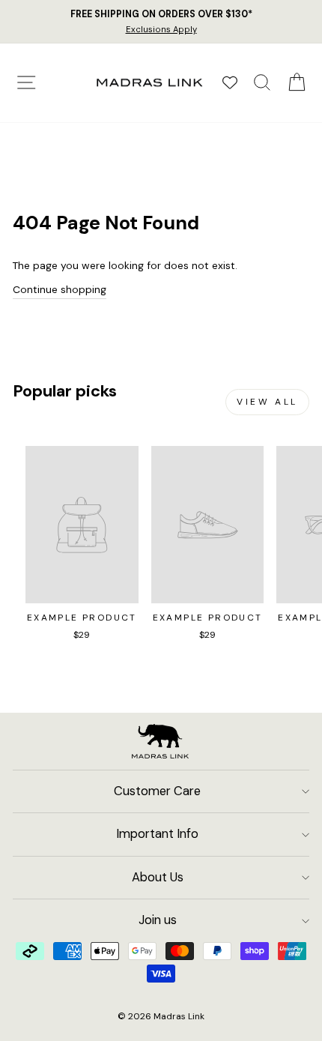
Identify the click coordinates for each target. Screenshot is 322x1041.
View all (267, 402)
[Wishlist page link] (229, 82)
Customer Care (157, 791)
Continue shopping (59, 289)
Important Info (157, 834)
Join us (158, 920)
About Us (157, 877)
